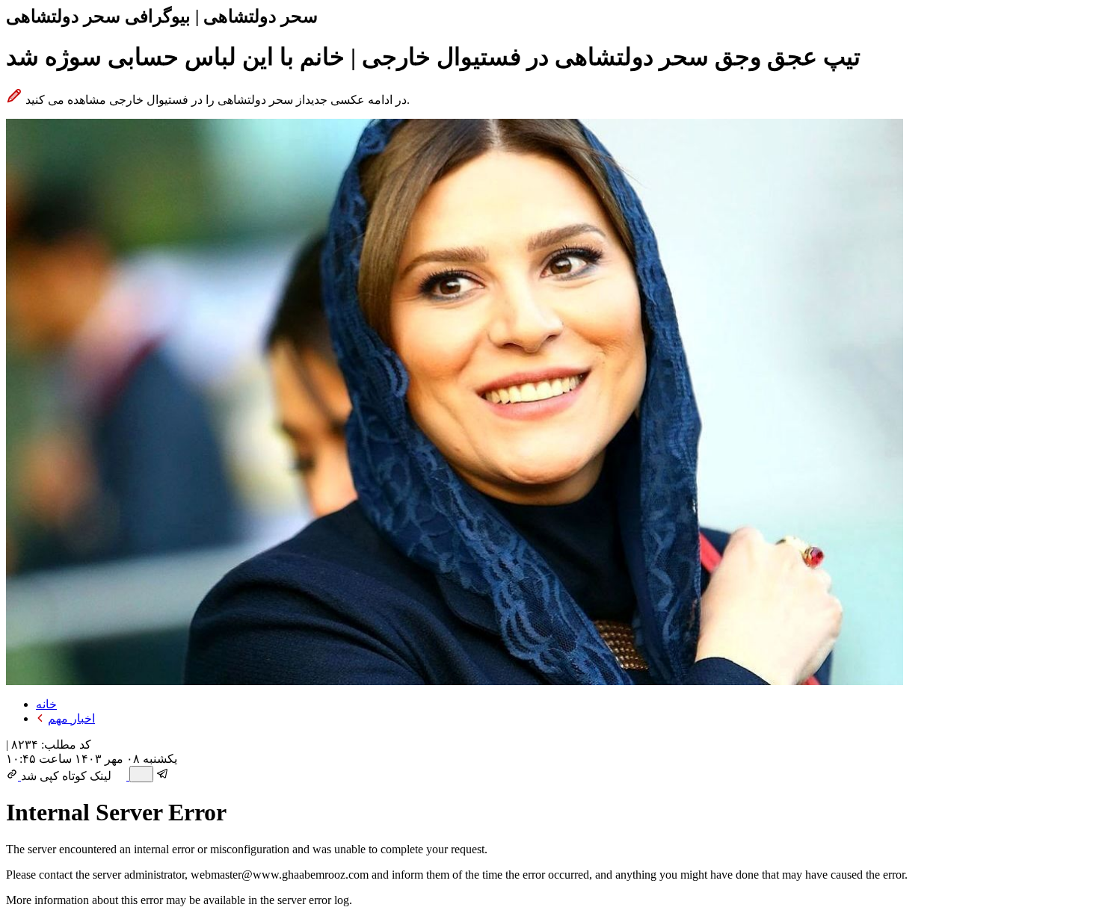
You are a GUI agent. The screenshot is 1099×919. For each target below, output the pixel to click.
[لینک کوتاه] (13, 776)
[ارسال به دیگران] (121, 776)
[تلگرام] (162, 776)
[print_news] (141, 774)
